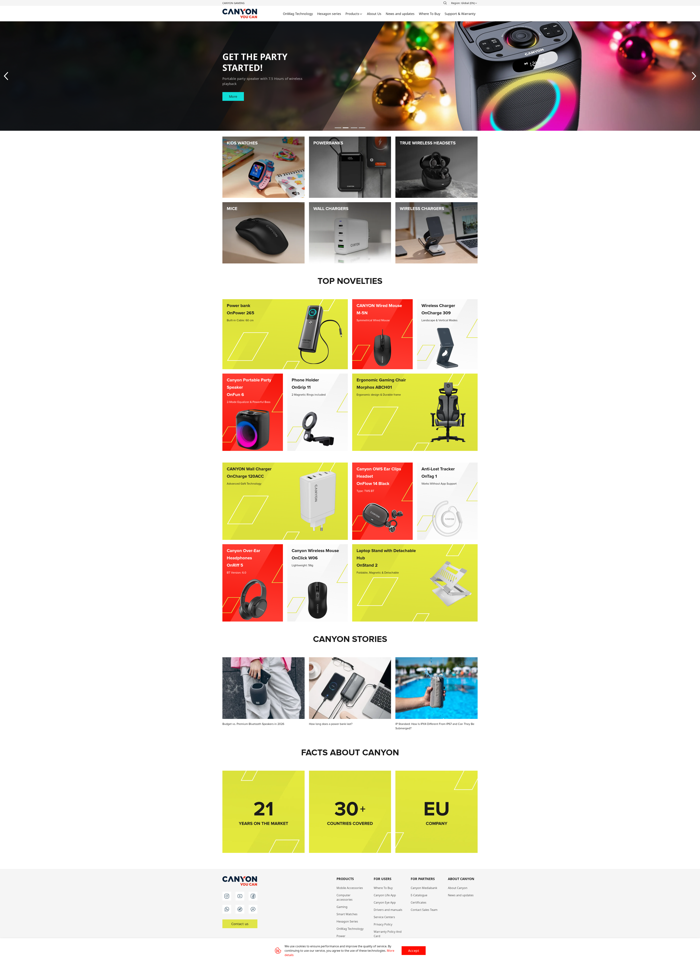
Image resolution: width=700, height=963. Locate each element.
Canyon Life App (385, 895)
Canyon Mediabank (424, 888)
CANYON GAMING (233, 3)
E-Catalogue (419, 895)
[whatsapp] (226, 909)
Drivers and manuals (388, 910)
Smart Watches (347, 914)
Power (341, 936)
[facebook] (253, 896)
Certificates (418, 902)
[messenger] (253, 909)
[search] (445, 3)
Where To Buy (383, 888)
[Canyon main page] (239, 13)
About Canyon (457, 888)
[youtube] (240, 896)
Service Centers (384, 917)
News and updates (461, 895)
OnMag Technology (350, 929)
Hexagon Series (347, 921)
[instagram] (226, 896)
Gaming (342, 907)
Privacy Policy (383, 924)
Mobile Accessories (350, 888)
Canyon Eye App (385, 902)
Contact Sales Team (424, 910)
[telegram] (240, 909)
